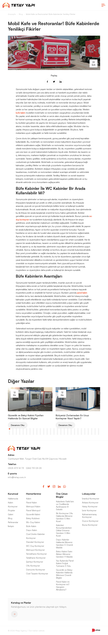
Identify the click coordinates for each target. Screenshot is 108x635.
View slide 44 (64, 430)
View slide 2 (13, 429)
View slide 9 (37, 429)
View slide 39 (47, 430)
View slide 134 (95, 434)
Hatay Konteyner (89, 506)
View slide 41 (54, 430)
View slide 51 (88, 430)
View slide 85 (19, 432)
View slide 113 (23, 434)
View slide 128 (74, 434)
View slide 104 (84, 432)
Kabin (10, 502)
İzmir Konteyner (89, 510)
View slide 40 (50, 430)
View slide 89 (33, 432)
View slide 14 (54, 429)
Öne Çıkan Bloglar (62, 495)
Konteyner (13, 506)
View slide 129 (78, 434)
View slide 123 (57, 434)
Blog (10, 518)
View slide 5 (23, 429)
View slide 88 (30, 432)
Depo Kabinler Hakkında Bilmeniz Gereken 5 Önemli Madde (64, 543)
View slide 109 (9, 434)
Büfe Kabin (31, 526)
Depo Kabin (31, 530)
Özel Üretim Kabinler (35, 534)
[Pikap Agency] (96, 630)
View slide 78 (88, 431)
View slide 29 (13, 430)
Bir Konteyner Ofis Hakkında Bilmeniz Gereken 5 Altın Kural (64, 517)
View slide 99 (67, 432)
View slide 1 (9, 429)
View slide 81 (98, 431)
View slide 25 (91, 429)
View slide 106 (91, 432)
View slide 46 (71, 430)
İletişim (11, 526)
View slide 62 (33, 431)
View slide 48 (78, 430)
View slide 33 (26, 430)
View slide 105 (88, 432)
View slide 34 (30, 430)
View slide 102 (78, 432)
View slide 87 (26, 432)
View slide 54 (98, 430)
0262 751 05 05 (34, 468)
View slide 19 (71, 429)
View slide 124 (61, 434)
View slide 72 (67, 431)
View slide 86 (23, 432)
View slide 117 (37, 434)
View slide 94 (50, 432)
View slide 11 (43, 429)
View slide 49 (81, 430)
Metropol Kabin (33, 506)
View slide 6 (26, 429)
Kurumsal (13, 493)
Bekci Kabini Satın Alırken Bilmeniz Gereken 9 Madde (64, 554)
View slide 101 (74, 432)
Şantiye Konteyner (34, 561)
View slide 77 (84, 431)
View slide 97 (61, 432)
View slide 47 (74, 430)
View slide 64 (40, 431)
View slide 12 (47, 429)
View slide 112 (19, 434)
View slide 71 (64, 431)
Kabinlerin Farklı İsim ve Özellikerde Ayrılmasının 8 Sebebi (65, 505)
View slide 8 (33, 429)
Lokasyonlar (88, 493)
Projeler (11, 510)
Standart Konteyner (35, 542)
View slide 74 (74, 431)
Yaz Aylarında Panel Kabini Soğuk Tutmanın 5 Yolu (65, 563)
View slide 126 (67, 434)
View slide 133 (91, 434)
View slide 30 (16, 430)
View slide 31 (19, 430)
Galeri (10, 514)
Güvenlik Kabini (33, 514)
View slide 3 (16, 429)
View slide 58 (19, 431)
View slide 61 (30, 431)
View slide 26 (95, 429)
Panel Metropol (33, 510)
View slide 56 (13, 431)
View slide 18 (67, 429)
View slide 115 (30, 434)
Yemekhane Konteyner (36, 554)
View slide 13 (50, 429)
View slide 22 (81, 429)
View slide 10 (40, 429)
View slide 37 (40, 430)
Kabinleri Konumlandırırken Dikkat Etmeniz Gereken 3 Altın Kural (64, 530)
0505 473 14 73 (16, 468)
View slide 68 (54, 431)
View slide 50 (84, 430)
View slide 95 (54, 432)
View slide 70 (61, 431)
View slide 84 (16, 432)
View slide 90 (37, 432)
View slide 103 (81, 432)
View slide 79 (91, 431)
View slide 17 (64, 429)
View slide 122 (54, 434)
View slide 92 (43, 432)
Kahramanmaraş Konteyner (89, 515)
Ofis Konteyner (33, 565)
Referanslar (13, 522)
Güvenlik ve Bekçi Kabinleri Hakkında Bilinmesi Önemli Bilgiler (64, 574)
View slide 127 (71, 434)
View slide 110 (13, 434)
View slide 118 (40, 434)
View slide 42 (57, 430)
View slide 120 (47, 434)
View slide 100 (71, 432)
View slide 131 (84, 434)
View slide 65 (43, 431)
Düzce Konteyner (90, 521)
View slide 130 (81, 434)
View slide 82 (9, 432)
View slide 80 (95, 431)
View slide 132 (88, 434)
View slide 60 (26, 431)
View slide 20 (74, 429)
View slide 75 (78, 431)
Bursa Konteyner (89, 525)
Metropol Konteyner (35, 550)
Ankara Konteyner (90, 502)
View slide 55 (9, 431)
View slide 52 (91, 430)
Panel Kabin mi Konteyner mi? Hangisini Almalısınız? (62, 585)
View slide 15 (57, 429)
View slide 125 (64, 434)
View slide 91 (40, 432)
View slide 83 (13, 432)
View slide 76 (81, 431)
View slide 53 (95, 430)
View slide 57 (16, 431)
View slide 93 (47, 432)
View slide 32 (23, 430)
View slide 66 (47, 431)
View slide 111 (16, 434)
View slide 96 (57, 432)
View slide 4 (19, 429)
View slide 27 (98, 429)
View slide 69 (57, 431)
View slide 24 (88, 429)
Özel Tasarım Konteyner (37, 573)
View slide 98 (64, 432)
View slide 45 (67, 430)
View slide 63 (37, 431)
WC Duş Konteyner (35, 546)
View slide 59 (23, 431)
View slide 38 (43, 430)
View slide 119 (43, 434)
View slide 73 (71, 431)
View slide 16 (61, 429)
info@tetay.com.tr (17, 477)
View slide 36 (37, 430)
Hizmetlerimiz (33, 493)
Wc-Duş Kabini (33, 522)
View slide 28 (9, 430)
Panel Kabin (31, 502)
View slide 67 (50, 431)
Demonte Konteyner (35, 569)
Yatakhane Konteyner (36, 557)
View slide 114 (26, 434)
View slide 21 (78, 429)
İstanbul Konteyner (90, 498)
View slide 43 (61, 430)
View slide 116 (33, 434)
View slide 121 (50, 434)
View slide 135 (98, 434)
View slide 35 (33, 430)
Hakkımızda (13, 498)
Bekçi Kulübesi (33, 518)
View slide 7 (30, 429)
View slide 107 (95, 432)
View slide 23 (84, 429)
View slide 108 (98, 432)
